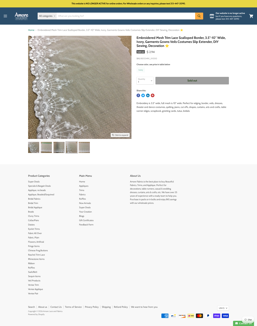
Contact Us (56, 307)
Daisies (31, 224)
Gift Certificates (86, 220)
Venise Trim (33, 285)
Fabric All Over (35, 233)
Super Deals (34, 181)
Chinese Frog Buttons (38, 250)
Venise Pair (33, 293)
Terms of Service (73, 307)
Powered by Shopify (36, 314)
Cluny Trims (33, 216)
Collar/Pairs (33, 220)
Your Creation (85, 211)
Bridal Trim (33, 203)
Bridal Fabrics (34, 198)
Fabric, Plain (33, 237)
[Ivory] (141, 73)
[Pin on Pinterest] (152, 95)
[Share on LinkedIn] (148, 95)
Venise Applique (35, 289)
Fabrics (82, 194)
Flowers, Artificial (36, 242)
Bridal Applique (35, 207)
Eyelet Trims (34, 229)
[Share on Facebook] (138, 95)
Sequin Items (34, 276)
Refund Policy (121, 307)
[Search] (199, 16)
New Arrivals (85, 203)
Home (31, 30)
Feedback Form (86, 224)
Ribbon (31, 263)
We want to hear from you (144, 307)
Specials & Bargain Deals (39, 186)
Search (31, 307)
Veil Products (34, 280)
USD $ (221, 308)
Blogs (81, 216)
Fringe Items (34, 246)
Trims (81, 190)
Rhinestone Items (36, 259)
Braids (31, 211)
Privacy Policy (92, 307)
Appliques (83, 186)
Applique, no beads (37, 190)
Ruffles (31, 267)
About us (42, 307)
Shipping (106, 307)
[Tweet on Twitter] (143, 95)
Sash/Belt (32, 272)
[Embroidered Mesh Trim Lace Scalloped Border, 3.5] (34, 147)
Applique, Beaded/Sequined (41, 194)
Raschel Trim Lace (36, 254)
